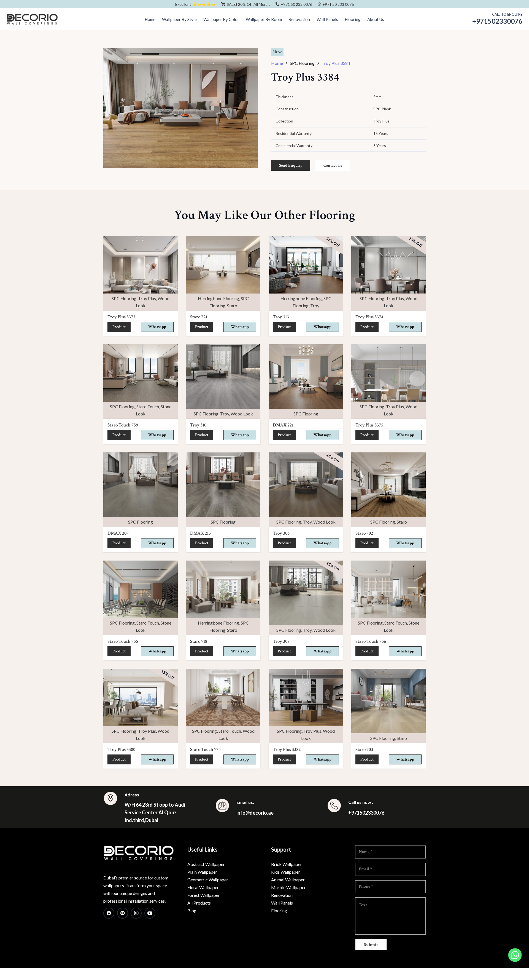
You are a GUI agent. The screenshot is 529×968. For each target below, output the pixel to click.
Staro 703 (364, 749)
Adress (132, 794)
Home (277, 63)
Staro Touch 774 (205, 749)
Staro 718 (198, 641)
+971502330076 (366, 813)
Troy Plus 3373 (121, 317)
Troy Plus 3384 (336, 63)
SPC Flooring (124, 298)
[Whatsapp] (515, 955)
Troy (314, 305)
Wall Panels (282, 902)
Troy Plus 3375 (369, 425)
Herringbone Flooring (218, 298)
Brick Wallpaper (286, 864)
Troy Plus (147, 298)
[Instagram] (136, 913)
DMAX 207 (118, 533)
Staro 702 (364, 533)
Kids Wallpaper (285, 871)
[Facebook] (108, 913)
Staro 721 (198, 317)
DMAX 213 (200, 533)
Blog (191, 910)
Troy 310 (198, 425)
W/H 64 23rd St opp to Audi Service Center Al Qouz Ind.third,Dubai (155, 812)
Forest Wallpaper (203, 895)
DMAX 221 (283, 425)
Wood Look (242, 413)
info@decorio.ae (255, 813)
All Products (199, 902)
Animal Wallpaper (288, 879)
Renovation (282, 895)
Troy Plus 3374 (369, 317)
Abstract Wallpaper (206, 864)
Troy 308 (281, 641)
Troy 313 (281, 317)
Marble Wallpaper (288, 887)
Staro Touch (147, 406)
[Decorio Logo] (32, 19)
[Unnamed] (138, 853)
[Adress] (114, 799)
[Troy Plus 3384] (180, 51)
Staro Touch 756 (370, 641)
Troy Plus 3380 (121, 749)
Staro (232, 305)
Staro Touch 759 (122, 425)
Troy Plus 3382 (287, 749)
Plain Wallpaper (202, 871)
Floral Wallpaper (203, 887)
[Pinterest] (122, 913)
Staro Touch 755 (122, 641)
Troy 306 (281, 533)
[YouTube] (149, 913)
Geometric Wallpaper (207, 879)
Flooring (279, 910)
